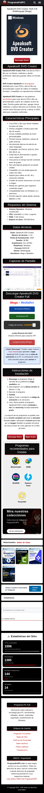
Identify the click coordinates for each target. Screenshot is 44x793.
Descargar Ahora (22, 60)
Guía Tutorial (13, 352)
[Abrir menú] (39, 2)
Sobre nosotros (22, 743)
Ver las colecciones (16, 531)
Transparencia (22, 750)
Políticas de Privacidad (22, 740)
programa (30, 84)
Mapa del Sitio (22, 737)
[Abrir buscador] (34, 2)
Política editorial (22, 747)
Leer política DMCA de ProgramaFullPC (22, 779)
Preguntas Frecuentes (22, 734)
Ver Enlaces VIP (22, 316)
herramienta (7, 99)
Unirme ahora (35, 589)
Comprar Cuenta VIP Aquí (22, 342)
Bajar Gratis (31, 437)
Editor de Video (23, 542)
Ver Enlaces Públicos (22, 309)
